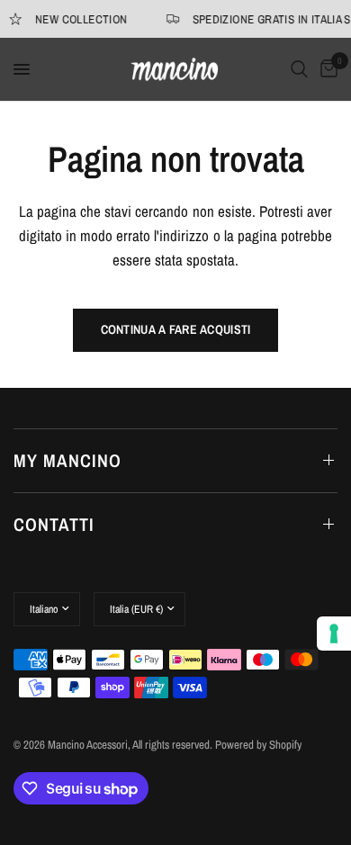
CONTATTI (54, 524)
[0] (326, 69)
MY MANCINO (68, 460)
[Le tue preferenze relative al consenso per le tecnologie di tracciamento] (334, 633)
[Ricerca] (299, 69)
